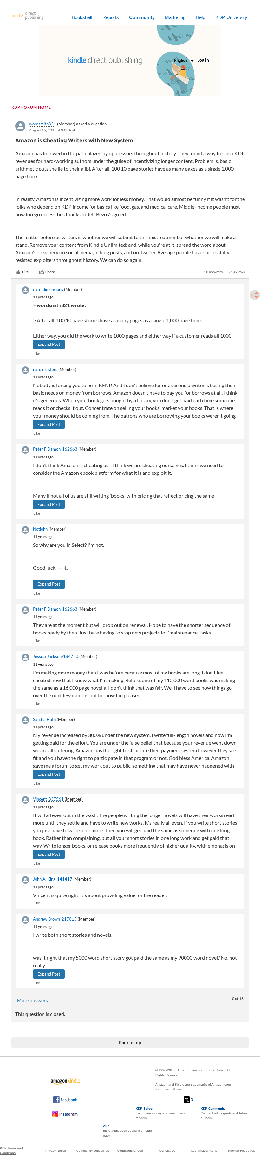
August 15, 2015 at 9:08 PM (52, 130)
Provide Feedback (241, 1150)
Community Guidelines (92, 1150)
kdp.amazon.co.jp (204, 1150)
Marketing (175, 17)
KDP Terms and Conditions (11, 1150)
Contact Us (167, 1150)
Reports (110, 17)
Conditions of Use (130, 1150)
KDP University (231, 17)
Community (142, 17)
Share (50, 271)
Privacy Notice (55, 1150)
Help (200, 17)
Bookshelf (82, 17)
